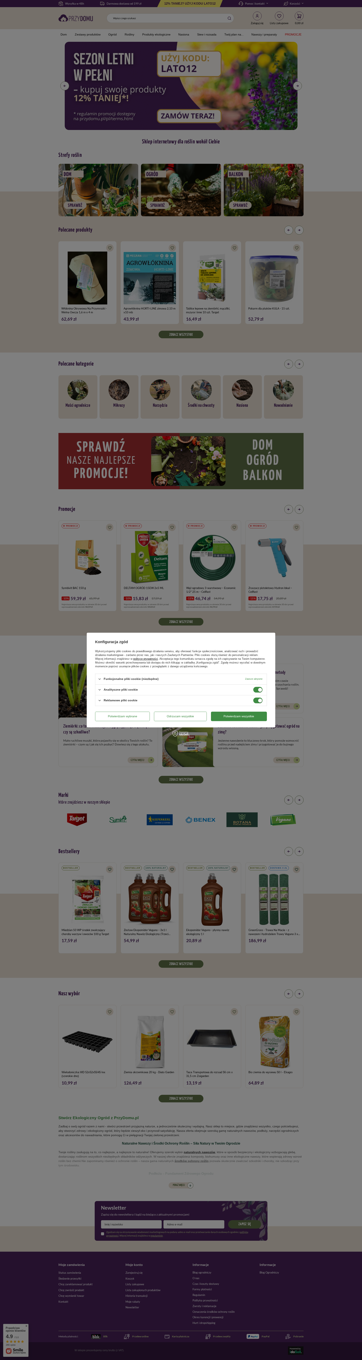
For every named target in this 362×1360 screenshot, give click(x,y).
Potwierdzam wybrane (122, 716)
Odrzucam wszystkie (180, 716)
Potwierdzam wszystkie (239, 716)
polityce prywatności (145, 658)
